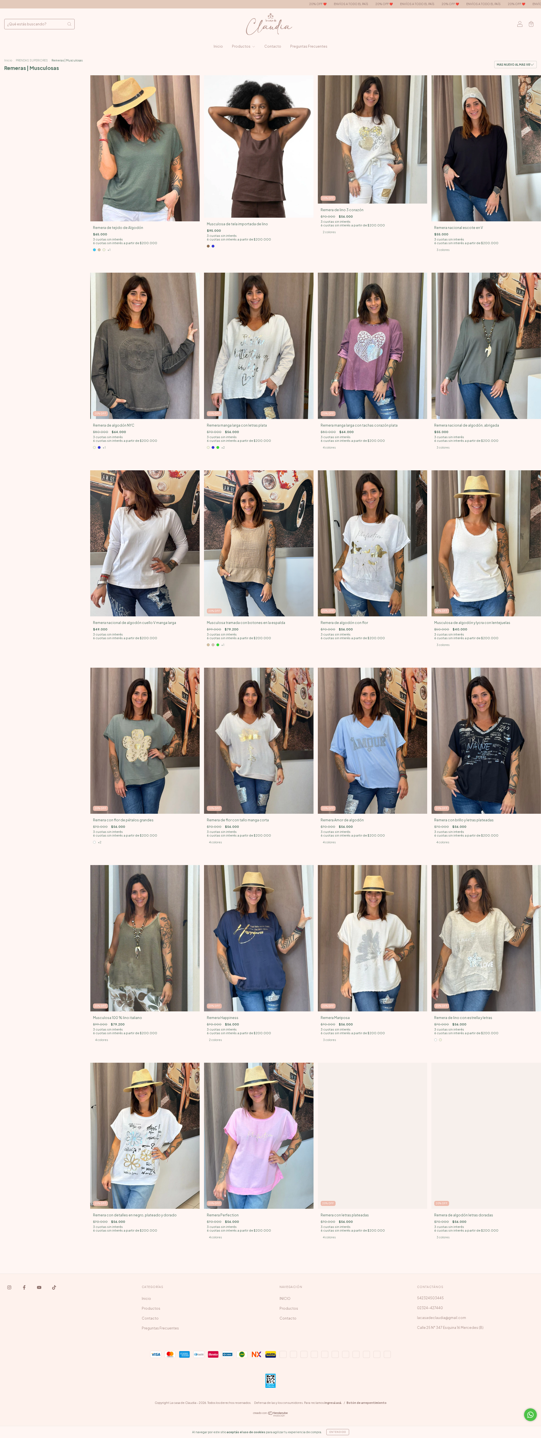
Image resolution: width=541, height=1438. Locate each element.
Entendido (337, 1432)
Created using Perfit (270, 164)
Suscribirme (270, 145)
